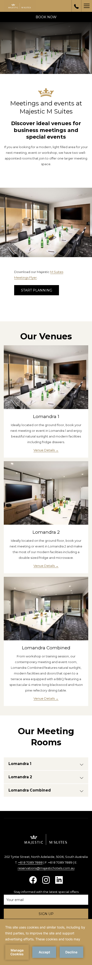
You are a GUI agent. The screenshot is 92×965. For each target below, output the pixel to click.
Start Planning (36, 290)
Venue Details (44, 450)
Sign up (46, 914)
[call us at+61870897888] (76, 6)
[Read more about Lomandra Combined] (46, 609)
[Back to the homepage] (20, 6)
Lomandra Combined (46, 648)
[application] (46, 942)
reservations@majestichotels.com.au (46, 868)
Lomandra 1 (46, 416)
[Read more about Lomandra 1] (46, 377)
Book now (46, 17)
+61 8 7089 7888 (30, 862)
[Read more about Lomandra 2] (46, 493)
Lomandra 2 (46, 532)
